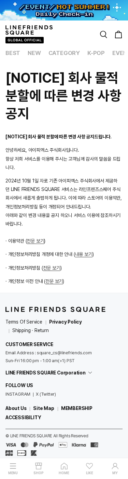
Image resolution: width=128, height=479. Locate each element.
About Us (15, 408)
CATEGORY (64, 53)
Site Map (43, 408)
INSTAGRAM (17, 394)
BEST (12, 53)
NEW (34, 53)
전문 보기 (35, 241)
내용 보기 (84, 254)
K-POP (96, 53)
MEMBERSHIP (77, 408)
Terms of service (23, 322)
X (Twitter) (46, 394)
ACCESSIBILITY (23, 417)
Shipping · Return (30, 330)
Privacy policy (65, 322)
